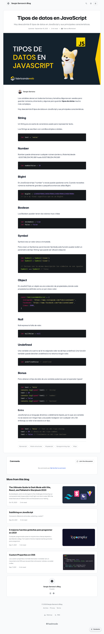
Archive (45, 608)
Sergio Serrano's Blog (21, 3)
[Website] (50, 593)
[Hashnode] (54, 593)
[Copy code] (83, 135)
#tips (75, 446)
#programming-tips (63, 446)
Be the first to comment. (58, 468)
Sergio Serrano (29, 91)
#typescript (49, 446)
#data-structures (36, 446)
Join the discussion (86, 461)
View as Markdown (70, 29)
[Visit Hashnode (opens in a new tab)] (52, 624)
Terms (59, 608)
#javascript (23, 446)
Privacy (52, 608)
